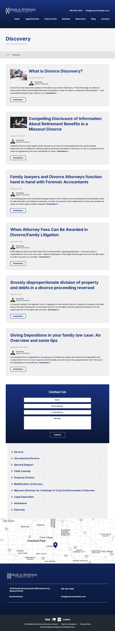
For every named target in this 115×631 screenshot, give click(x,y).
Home (7, 18)
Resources (80, 19)
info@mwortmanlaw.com (97, 10)
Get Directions (16, 596)
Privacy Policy (85, 624)
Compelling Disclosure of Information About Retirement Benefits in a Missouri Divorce (65, 124)
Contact (105, 19)
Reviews (66, 19)
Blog (93, 19)
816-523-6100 (75, 10)
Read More (51, 93)
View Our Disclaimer (69, 624)
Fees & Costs (51, 19)
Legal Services (32, 19)
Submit (57, 435)
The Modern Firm (68, 627)
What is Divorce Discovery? (56, 71)
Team (17, 19)
